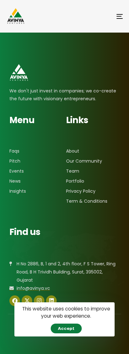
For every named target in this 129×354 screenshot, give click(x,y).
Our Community (84, 161)
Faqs (14, 151)
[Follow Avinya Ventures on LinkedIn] (51, 300)
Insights (17, 191)
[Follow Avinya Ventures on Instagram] (39, 300)
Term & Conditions (86, 201)
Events (16, 171)
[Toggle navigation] (103, 16)
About (72, 151)
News (15, 181)
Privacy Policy (80, 191)
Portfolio (75, 181)
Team (72, 171)
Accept (66, 328)
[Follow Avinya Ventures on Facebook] (14, 300)
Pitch (14, 161)
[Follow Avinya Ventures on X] (27, 300)
